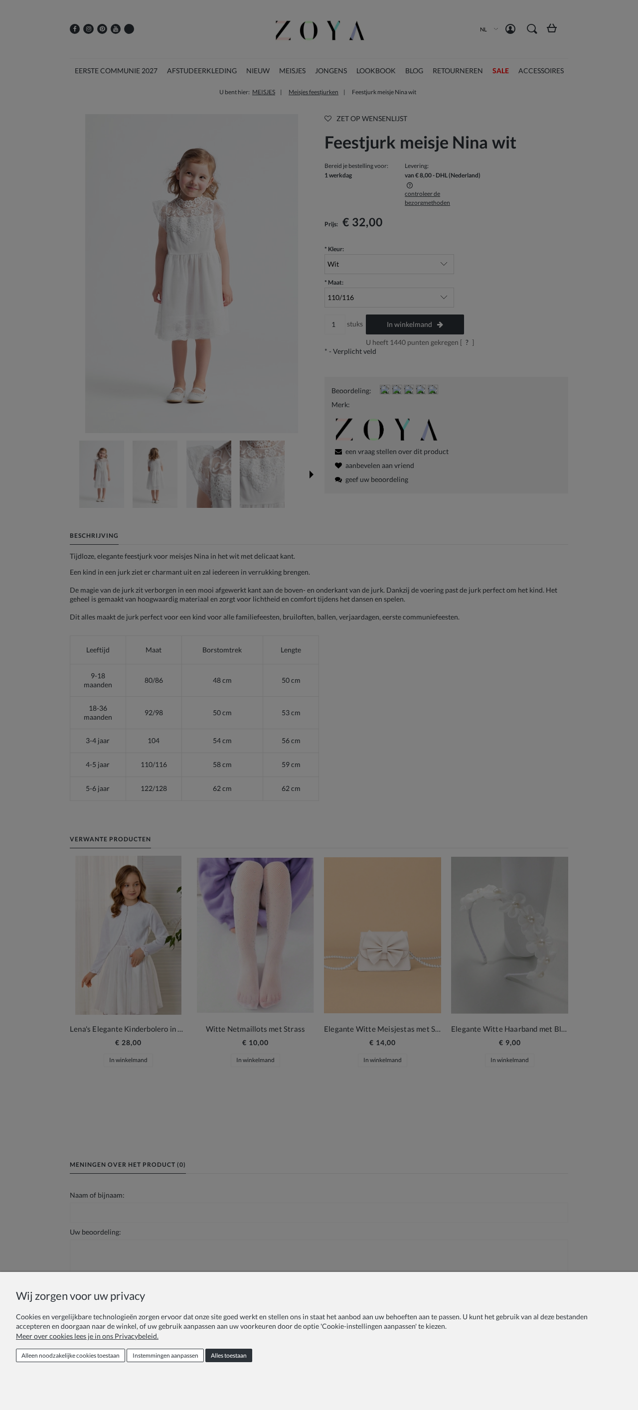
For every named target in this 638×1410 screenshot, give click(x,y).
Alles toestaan (229, 1355)
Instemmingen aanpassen (165, 1355)
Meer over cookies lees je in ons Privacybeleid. (87, 1336)
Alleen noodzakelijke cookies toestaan (70, 1355)
